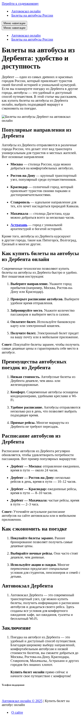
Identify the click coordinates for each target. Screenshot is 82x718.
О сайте (17, 712)
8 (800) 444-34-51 (14, 693)
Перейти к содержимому (20, 3)
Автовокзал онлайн (26, 11)
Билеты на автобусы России (32, 15)
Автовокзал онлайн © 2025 (22, 701)
